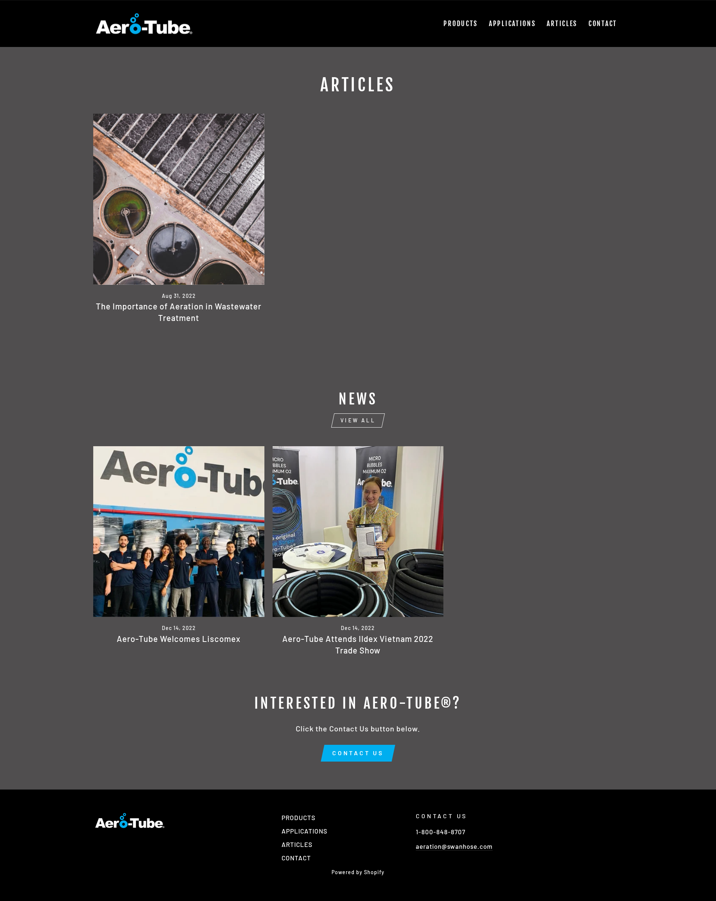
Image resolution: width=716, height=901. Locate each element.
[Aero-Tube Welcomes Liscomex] (178, 531)
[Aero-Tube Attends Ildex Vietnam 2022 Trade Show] (358, 531)
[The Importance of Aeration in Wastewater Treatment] (178, 199)
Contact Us (358, 752)
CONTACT (602, 23)
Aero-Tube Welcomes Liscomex (179, 638)
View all (358, 420)
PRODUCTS (460, 23)
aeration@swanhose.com (454, 846)
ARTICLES (562, 23)
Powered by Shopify (358, 872)
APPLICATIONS (512, 23)
